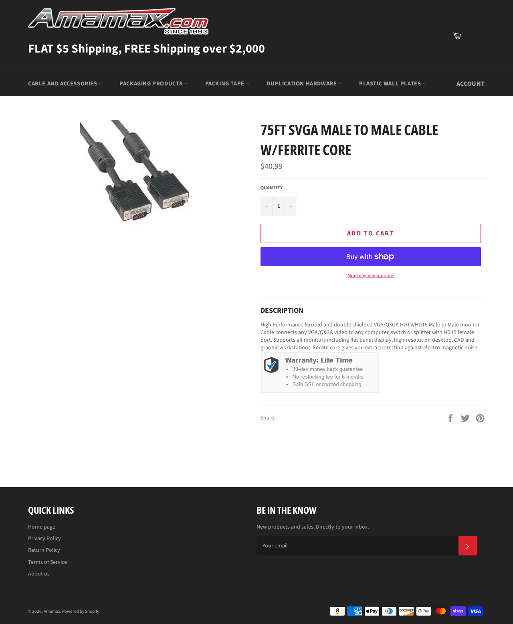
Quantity (272, 188)
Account (470, 83)
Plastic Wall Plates (390, 83)
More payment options (370, 276)
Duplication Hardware (302, 83)
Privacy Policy (44, 539)
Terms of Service (47, 562)
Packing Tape (225, 83)
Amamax (52, 611)
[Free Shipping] (475, 35)
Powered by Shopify (80, 611)
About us (39, 574)
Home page (41, 527)
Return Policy (44, 550)
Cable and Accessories (63, 83)
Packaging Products (151, 83)
